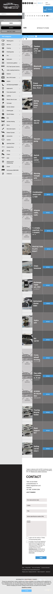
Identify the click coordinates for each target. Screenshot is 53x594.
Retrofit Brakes (10, 114)
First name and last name (33, 500)
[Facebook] (23, 3)
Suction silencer (10, 107)
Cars (8, 118)
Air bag (8, 150)
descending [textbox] (31, 36)
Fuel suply (9, 103)
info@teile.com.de (33, 549)
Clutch (8, 166)
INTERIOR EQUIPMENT (12, 84)
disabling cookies (26, 587)
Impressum (48, 571)
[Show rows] (38, 36)
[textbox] (11, 23)
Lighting (9, 95)
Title (28, 511)
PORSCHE (9, 173)
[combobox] (40, 3)
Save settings (11, 31)
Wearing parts (10, 40)
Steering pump (10, 52)
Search (19, 15)
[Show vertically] (36, 36)
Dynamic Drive (10, 147)
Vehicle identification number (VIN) (35, 516)
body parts (9, 59)
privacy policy (37, 539)
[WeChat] (28, 3)
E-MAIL (29, 505)
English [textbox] (40, 3)
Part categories (6, 36)
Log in (47, 2)
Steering (9, 48)
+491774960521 (31, 492)
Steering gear (10, 110)
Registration (48, 4)
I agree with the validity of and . (37, 538)
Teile (38, 544)
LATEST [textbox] (25, 36)
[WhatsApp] (25, 3)
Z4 (42, 15)
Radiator (9, 74)
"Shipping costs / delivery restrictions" (39, 471)
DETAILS (48, 49)
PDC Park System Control (13, 66)
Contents (28, 521)
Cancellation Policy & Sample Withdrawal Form (31, 569)
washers (9, 139)
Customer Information (45, 567)
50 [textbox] (23, 39)
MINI (47, 15)
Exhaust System (11, 132)
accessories (9, 136)
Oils (8, 55)
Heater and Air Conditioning (10, 162)
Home (23, 567)
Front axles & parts (11, 92)
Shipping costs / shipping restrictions (29, 571)
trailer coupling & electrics (13, 70)
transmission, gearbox (12, 63)
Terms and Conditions (36, 567)
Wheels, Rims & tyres (12, 99)
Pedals (8, 154)
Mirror (8, 125)
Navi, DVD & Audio (11, 77)
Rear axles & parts (11, 129)
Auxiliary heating (11, 121)
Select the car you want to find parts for (11, 20)
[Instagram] (30, 3)
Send (41, 557)
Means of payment (41, 571)
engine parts (10, 88)
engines (8, 81)
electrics (9, 44)
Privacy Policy (28, 567)
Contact (35, 3)
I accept (26, 590)
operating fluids (10, 143)
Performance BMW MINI (12, 170)
